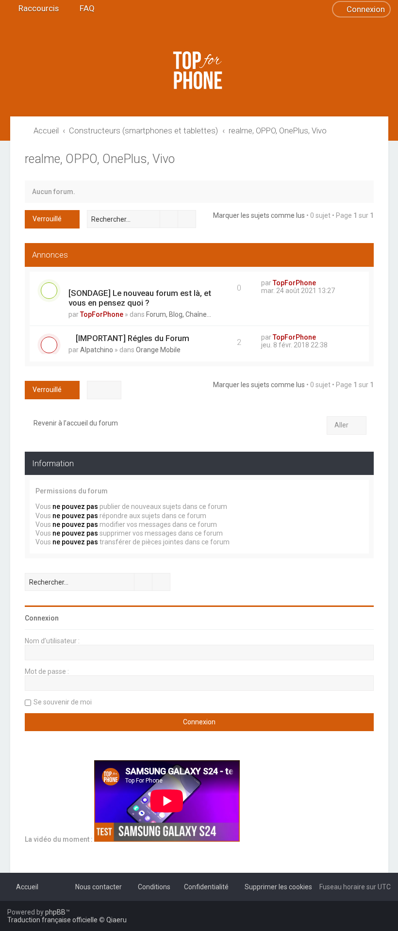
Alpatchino (96, 350)
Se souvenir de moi (62, 702)
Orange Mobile (158, 350)
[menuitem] (82, 8)
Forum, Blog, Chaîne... (178, 314)
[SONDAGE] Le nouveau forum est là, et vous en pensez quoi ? (139, 298)
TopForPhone (101, 314)
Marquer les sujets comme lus (259, 215)
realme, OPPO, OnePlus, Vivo (100, 159)
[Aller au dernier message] (320, 283)
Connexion (42, 618)
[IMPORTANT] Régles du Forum (132, 338)
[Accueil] (199, 70)
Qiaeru (116, 920)
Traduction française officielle (52, 920)
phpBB (55, 912)
